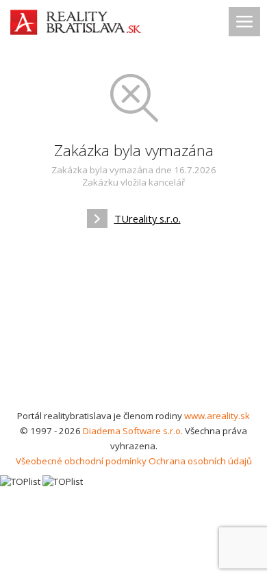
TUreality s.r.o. (147, 218)
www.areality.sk (217, 416)
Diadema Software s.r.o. (133, 431)
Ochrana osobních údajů (200, 461)
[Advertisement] (133, 323)
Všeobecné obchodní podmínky (81, 461)
